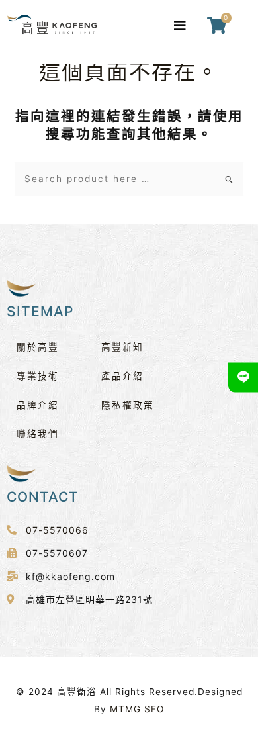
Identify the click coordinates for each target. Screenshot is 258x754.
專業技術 (38, 376)
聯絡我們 (38, 433)
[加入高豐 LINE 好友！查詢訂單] (243, 377)
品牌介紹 (38, 405)
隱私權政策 (127, 405)
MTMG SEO (137, 709)
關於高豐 (38, 347)
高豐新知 (122, 347)
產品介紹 (122, 376)
